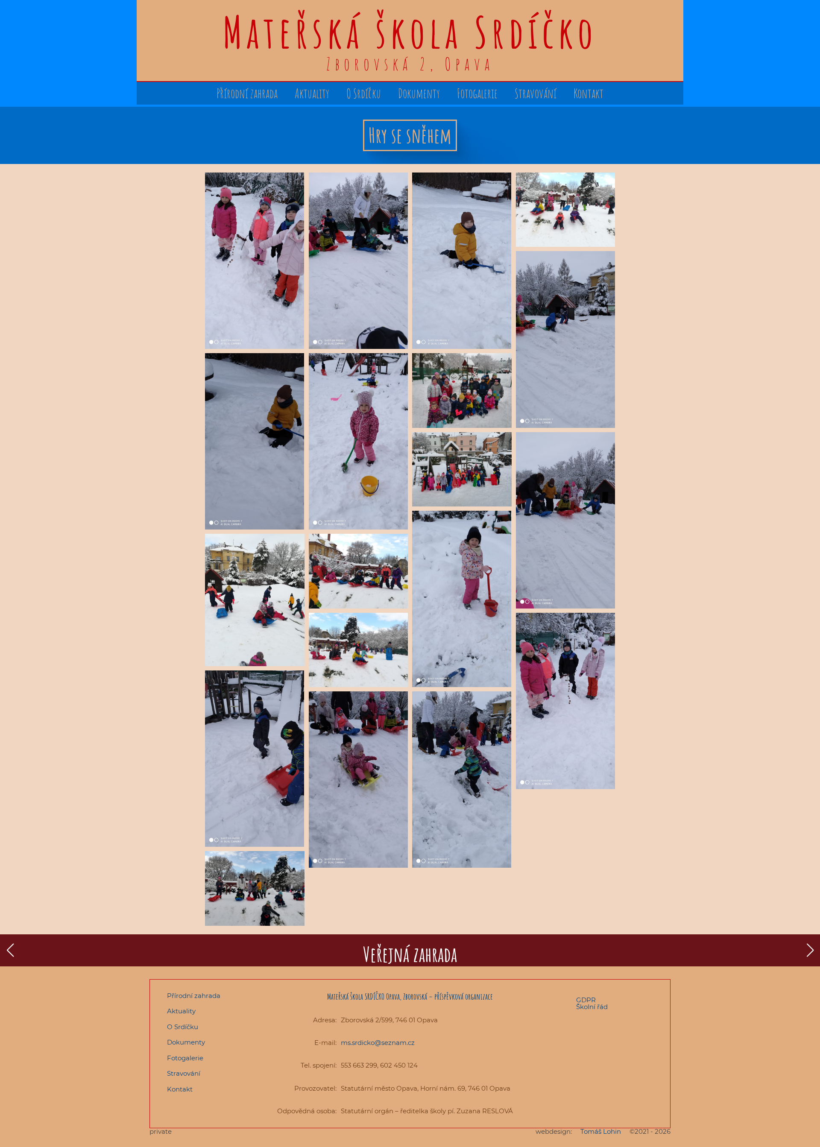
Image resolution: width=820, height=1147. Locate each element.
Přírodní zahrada (247, 93)
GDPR (586, 1000)
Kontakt (588, 93)
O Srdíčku (363, 93)
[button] (10, 950)
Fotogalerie (477, 93)
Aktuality (312, 93)
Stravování (535, 93)
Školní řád (592, 1007)
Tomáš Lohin (600, 1131)
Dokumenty (419, 93)
